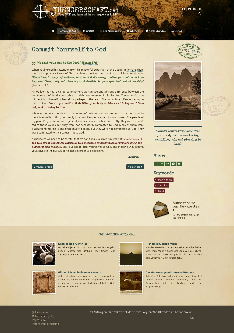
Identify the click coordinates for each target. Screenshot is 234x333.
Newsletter (157, 31)
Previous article (43, 166)
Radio (89, 31)
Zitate (134, 31)
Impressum (39, 320)
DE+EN (192, 8)
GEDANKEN (70, 31)
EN (200, 8)
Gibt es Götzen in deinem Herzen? (79, 272)
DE (183, 8)
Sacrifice (162, 185)
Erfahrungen (111, 31)
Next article (134, 166)
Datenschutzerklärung (45, 324)
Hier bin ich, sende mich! (161, 244)
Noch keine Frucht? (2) (72, 244)
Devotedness (165, 179)
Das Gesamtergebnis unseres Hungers (170, 272)
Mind (161, 190)
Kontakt (176, 31)
